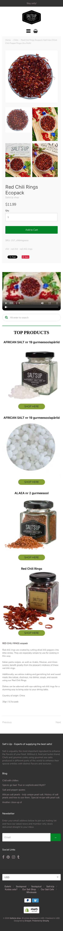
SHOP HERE (31, 406)
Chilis (15, 40)
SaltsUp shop (12, 197)
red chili (14, 249)
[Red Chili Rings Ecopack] (18, 120)
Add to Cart (31, 230)
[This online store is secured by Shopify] (31, 912)
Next (58, 722)
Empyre (28, 920)
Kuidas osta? (11, 889)
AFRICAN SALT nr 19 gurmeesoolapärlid (32, 342)
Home (8, 40)
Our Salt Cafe (47, 889)
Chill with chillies (10, 780)
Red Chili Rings (31, 568)
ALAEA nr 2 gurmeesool (32, 493)
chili (7, 249)
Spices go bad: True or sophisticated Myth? (23, 785)
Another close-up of (12, 802)
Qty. (7, 210)
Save (27, 257)
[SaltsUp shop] (31, 17)
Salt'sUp (50, 886)
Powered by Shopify (40, 920)
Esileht (8, 886)
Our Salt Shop (29, 889)
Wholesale (31, 892)
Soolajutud (36, 886)
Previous (7, 722)
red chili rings (26, 249)
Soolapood (21, 886)
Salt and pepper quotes (13, 789)
